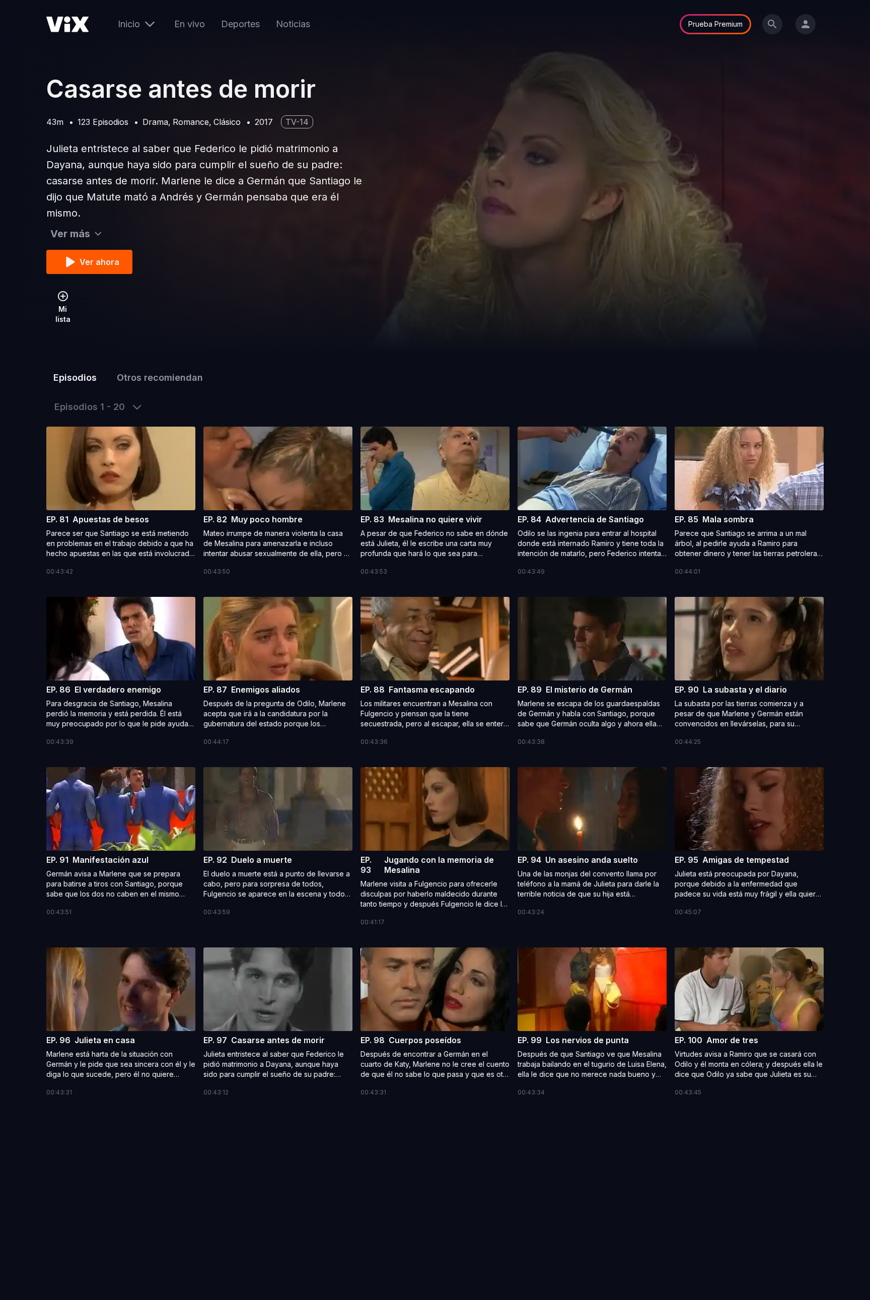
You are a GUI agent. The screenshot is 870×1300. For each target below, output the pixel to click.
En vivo (189, 24)
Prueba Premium (715, 24)
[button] (120, 502)
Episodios (75, 377)
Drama (155, 122)
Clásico (227, 122)
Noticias (293, 24)
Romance (191, 122)
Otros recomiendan (160, 377)
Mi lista (62, 314)
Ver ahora (99, 262)
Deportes (240, 24)
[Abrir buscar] (772, 24)
